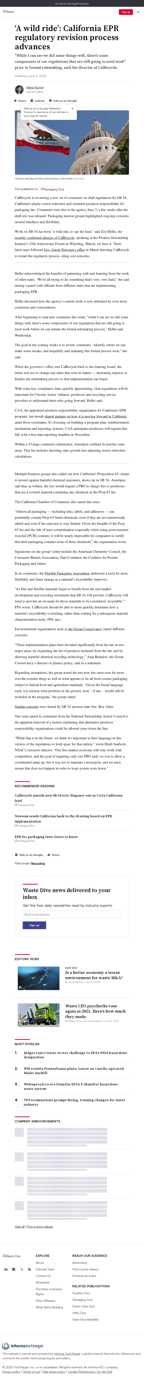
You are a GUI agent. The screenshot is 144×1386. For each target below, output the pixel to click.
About (40, 1263)
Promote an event (84, 1276)
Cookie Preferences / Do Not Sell (90, 1372)
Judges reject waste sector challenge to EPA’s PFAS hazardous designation (75, 1055)
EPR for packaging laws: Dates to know (46, 836)
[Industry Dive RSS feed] (29, 1269)
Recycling (38, 863)
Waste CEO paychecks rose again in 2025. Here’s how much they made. (95, 1011)
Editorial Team (45, 1269)
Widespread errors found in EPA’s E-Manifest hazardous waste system (71, 1086)
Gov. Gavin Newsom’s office (64, 249)
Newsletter (43, 1282)
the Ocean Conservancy (85, 628)
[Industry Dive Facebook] (14, 1269)
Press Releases (45, 1301)
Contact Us (43, 1276)
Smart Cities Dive (83, 1306)
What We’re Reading (49, 1307)
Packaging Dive (82, 1300)
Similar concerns (27, 706)
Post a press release (40, 1226)
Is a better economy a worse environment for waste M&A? (94, 975)
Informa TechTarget (67, 1354)
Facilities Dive (81, 1293)
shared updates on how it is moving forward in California (85, 416)
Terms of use (31, 1372)
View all (20, 1226)
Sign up (126, 12)
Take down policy (53, 1372)
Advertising (79, 1263)
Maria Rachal (34, 87)
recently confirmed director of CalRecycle (44, 237)
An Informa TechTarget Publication (72, 3)
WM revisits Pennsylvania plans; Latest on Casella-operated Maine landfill (74, 1070)
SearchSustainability (85, 1319)
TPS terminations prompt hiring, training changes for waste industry (74, 1102)
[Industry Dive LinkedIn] (6, 1269)
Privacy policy (11, 1372)
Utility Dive (79, 1313)
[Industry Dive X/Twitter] (22, 1269)
